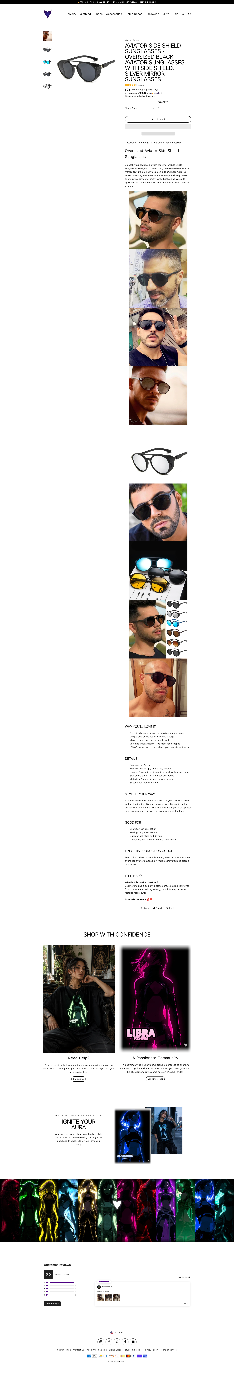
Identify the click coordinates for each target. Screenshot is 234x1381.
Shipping (144, 142)
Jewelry (71, 13)
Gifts (166, 13)
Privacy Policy (151, 1350)
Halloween (152, 13)
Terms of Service (168, 1350)
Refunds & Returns (133, 1350)
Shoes (98, 13)
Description (131, 142)
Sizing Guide (157, 142)
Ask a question (173, 142)
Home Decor (134, 13)
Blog (68, 1350)
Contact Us (78, 1079)
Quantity (163, 102)
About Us (91, 1350)
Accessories (114, 13)
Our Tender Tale (155, 1079)
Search (60, 1350)
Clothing (85, 13)
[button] (134, 86)
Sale (175, 13)
